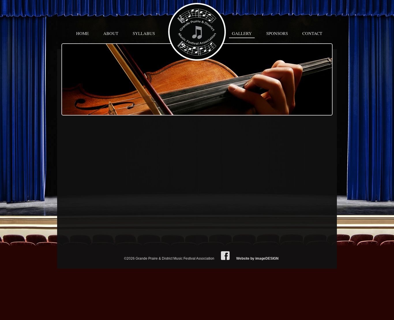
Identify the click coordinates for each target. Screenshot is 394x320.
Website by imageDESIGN (257, 258)
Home (82, 33)
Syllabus (144, 33)
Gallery (242, 33)
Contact (312, 33)
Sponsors (277, 33)
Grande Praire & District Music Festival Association (197, 32)
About (110, 33)
